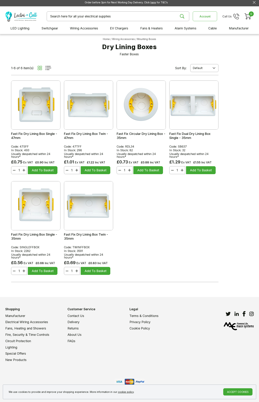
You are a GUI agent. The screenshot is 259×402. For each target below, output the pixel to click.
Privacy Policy (140, 322)
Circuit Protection (18, 341)
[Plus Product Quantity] (25, 170)
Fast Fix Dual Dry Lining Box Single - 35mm (190, 136)
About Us (74, 334)
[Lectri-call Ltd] (21, 16)
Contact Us (75, 316)
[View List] (48, 68)
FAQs (71, 341)
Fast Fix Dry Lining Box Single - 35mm (34, 236)
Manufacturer (15, 316)
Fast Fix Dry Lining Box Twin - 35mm (86, 236)
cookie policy (126, 391)
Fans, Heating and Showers (25, 328)
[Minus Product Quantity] (13, 170)
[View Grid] (40, 68)
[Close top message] (254, 2)
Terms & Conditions (144, 316)
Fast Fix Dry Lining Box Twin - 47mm (86, 136)
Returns (73, 328)
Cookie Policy (140, 328)
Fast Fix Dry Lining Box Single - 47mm (34, 136)
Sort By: (181, 68)
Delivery (73, 322)
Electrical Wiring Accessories (26, 322)
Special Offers (15, 353)
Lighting (11, 347)
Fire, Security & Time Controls (27, 334)
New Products (15, 360)
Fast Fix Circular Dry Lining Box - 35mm (141, 136)
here (153, 2)
